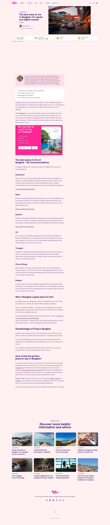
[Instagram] (96, 3)
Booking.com (19, 368)
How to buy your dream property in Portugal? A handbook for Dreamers (86, 478)
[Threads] (60, 500)
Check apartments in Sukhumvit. (25, 189)
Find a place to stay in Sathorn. (24, 226)
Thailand (22, 3)
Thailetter (47, 3)
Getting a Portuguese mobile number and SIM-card (87, 451)
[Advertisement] (39, 58)
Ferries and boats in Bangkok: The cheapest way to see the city (20, 452)
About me (54, 3)
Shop (40, 3)
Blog (36, 3)
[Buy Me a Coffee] (56, 500)
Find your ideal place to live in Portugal (63, 451)
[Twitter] (63, 500)
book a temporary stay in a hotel (31, 370)
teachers (18, 381)
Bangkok (22, 113)
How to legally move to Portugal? (18, 477)
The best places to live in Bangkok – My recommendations (31, 90)
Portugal (29, 3)
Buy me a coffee (29, 28)
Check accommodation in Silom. (25, 209)
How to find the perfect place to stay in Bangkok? (29, 97)
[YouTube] (50, 500)
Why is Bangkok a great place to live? (26, 93)
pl (90, 3)
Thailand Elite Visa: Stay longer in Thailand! (42, 451)
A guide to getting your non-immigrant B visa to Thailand (43, 477)
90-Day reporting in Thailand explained (62, 477)
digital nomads (54, 378)
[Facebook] (53, 500)
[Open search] (93, 3)
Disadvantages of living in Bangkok (25, 95)
